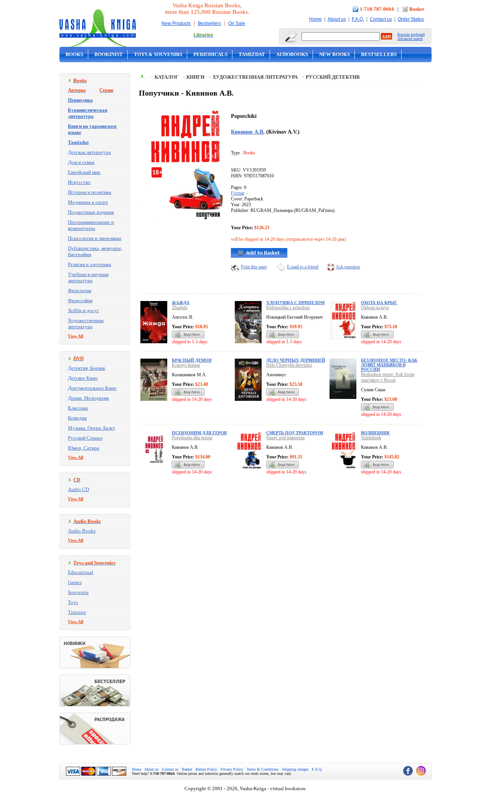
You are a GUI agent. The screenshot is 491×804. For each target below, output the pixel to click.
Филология (79, 290)
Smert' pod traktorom (285, 437)
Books (74, 54)
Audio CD (78, 489)
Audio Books (82, 531)
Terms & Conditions (262, 769)
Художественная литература (86, 323)
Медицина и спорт (88, 202)
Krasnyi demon (186, 365)
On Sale (236, 23)
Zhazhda (179, 307)
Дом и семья (81, 162)
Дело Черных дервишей (295, 360)
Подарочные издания (91, 212)
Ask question (348, 267)
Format (237, 193)
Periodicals (210, 54)
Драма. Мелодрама (88, 398)
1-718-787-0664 (377, 9)
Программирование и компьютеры (91, 225)
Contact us (381, 19)
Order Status (411, 19)
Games (75, 582)
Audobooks (292, 54)
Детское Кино (83, 378)
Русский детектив (333, 77)
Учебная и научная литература (88, 277)
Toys (73, 602)
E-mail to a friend (302, 267)
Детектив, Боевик (86, 368)
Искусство (79, 182)
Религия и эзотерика (89, 264)
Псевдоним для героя (199, 432)
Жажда (180, 302)
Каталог (166, 77)
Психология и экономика (94, 238)
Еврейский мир (84, 172)
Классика (78, 408)
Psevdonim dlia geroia (192, 437)
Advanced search (410, 38)
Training (77, 612)
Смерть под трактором (294, 432)
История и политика (89, 192)
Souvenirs (78, 592)
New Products (176, 23)
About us (337, 19)
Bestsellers (209, 23)
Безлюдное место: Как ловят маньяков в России (389, 365)
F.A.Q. (358, 19)
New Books (334, 54)
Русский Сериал (85, 438)
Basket (416, 9)
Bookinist (108, 54)
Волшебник (375, 432)
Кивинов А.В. (248, 132)
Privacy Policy (232, 769)
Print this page (254, 267)
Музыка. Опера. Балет (91, 428)
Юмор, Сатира (83, 448)
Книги (195, 77)
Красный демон (192, 360)
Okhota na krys (375, 307)
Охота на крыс (379, 302)
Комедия (77, 418)
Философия (80, 300)
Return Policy (206, 769)
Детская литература (89, 152)
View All (75, 336)
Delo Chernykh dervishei (289, 365)
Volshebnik (371, 437)
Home (315, 19)
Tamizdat (252, 54)
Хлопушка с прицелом (295, 302)
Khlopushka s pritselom (288, 307)
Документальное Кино (92, 388)
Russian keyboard (411, 34)
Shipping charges (295, 769)
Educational (80, 572)
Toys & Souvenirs (158, 54)
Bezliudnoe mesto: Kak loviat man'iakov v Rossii (387, 377)
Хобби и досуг (83, 310)
